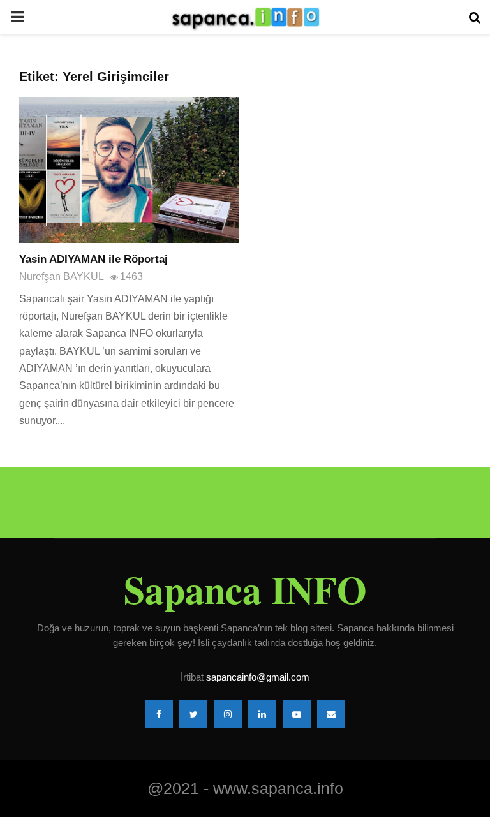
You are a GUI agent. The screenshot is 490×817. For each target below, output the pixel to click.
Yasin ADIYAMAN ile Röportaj (93, 259)
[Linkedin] (262, 714)
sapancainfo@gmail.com (257, 677)
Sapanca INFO (245, 589)
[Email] (331, 714)
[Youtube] (297, 714)
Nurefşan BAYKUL (61, 276)
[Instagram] (228, 714)
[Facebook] (159, 714)
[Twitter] (193, 714)
